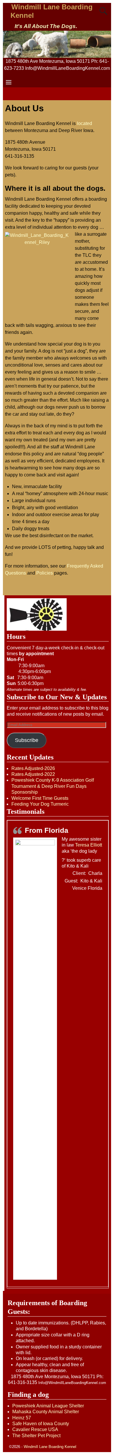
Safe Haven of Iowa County (40, 1423)
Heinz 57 (21, 1417)
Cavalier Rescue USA (35, 1429)
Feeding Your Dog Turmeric (40, 804)
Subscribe (26, 740)
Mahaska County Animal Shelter (45, 1411)
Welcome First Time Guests (39, 798)
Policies (44, 572)
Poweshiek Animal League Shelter (48, 1405)
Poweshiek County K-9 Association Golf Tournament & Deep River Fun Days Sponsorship (52, 786)
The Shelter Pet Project (36, 1435)
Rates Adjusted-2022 (33, 774)
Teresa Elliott (88, 844)
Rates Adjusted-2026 (33, 768)
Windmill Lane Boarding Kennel (50, 1446)
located (84, 123)
